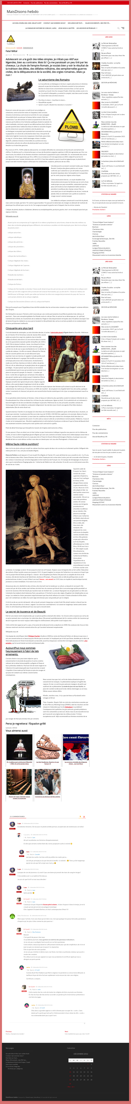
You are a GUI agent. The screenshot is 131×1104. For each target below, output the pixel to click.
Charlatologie (97, 232)
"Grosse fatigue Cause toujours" (103, 222)
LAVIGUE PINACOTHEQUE (101, 250)
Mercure (64, 55)
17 (70, 1076)
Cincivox (95, 234)
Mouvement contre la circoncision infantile (106, 255)
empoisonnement (50, 55)
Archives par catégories (15, 1068)
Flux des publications (37, 3)
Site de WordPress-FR (65, 3)
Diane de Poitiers (40, 55)
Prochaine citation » (99, 209)
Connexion (26, 3)
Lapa (33, 837)
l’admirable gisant (56, 332)
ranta (39, 989)
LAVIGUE (95, 246)
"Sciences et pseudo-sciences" (102, 224)
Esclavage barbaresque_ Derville (103, 239)
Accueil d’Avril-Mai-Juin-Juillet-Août (26, 23)
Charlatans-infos (98, 229)
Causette (37, 854)
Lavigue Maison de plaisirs (101, 248)
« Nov (69, 1087)
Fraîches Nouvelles (98, 241)
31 (70, 1083)
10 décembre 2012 (20, 55)
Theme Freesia (29, 1097)
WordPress (37, 1097)
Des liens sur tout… (75, 23)
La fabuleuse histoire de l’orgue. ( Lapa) (40, 28)
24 (70, 1080)
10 (70, 1072)
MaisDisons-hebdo (23, 11)
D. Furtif (9, 55)
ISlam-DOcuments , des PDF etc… (97, 23)
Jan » (73, 1087)
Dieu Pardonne (36, 932)
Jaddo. (94, 243)
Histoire (19, 47)
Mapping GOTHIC (98, 253)
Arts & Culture (11, 47)
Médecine (59, 55)
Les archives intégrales (86, 28)
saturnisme (70, 55)
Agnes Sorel (32, 55)
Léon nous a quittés (66, 28)
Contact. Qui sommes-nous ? (54, 23)
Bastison (95, 227)
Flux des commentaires (51, 3)
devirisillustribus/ (98, 236)
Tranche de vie (28, 47)
